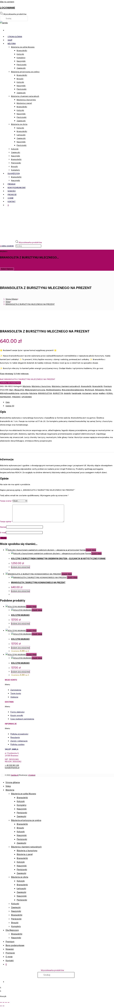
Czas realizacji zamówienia (22, 719)
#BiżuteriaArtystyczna (35, 389)
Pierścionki (22, 812)
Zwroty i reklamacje (19, 741)
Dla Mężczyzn (12, 930)
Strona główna (13, 782)
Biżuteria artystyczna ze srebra (26, 820)
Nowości (10, 949)
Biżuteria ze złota (19, 877)
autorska (24, 393)
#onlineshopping (53, 389)
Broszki (20, 828)
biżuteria (33, 393)
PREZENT (16, 396)
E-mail (3, 532)
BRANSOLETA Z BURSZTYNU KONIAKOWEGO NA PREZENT (38, 582)
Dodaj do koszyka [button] (20, 567)
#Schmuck (89, 389)
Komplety (21, 805)
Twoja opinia (6, 521)
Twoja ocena (6, 500)
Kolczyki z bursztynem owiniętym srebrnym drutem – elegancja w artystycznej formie (58, 558)
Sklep (8, 786)
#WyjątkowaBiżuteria (9, 393)
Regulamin (15, 737)
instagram (87, 393)
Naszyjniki (22, 809)
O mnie (9, 956)
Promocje (10, 953)
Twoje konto (15, 693)
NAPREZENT (5, 396)
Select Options (7, 269)
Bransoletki (86, 386)
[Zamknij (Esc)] (8, 1002)
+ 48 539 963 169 (12, 765)
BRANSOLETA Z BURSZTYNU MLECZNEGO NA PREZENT (30, 304)
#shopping (99, 389)
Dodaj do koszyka (10, 383)
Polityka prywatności (19, 734)
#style (108, 389)
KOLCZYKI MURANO (20, 615)
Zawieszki (21, 816)
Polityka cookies (17, 744)
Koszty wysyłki (16, 715)
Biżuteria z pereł (25, 854)
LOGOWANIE (7, 8)
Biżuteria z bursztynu (41, 386)
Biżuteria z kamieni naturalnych (66, 386)
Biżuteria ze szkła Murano (23, 793)
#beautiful (19, 389)
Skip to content (7, 1)
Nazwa (3, 526)
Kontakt (10, 960)
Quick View (91, 549)
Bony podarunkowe (15, 945)
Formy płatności (17, 712)
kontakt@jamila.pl (12, 768)
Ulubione (14, 697)
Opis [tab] (8, 402)
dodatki (67, 393)
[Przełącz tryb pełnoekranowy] (3, 1002)
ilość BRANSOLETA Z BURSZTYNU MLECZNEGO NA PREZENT (27, 379)
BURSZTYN (58, 393)
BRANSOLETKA (45, 393)
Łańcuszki (21, 888)
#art (11, 389)
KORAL (109, 393)
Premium (108, 386)
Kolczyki (21, 801)
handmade (76, 393)
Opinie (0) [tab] (10, 405)
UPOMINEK (27, 396)
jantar (95, 393)
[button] (58, 684)
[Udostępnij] (6, 1002)
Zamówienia (15, 690)
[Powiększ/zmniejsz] (1, 1002)
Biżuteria (27, 386)
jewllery (102, 393)
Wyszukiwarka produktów (14, 14)
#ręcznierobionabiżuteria (73, 389)
